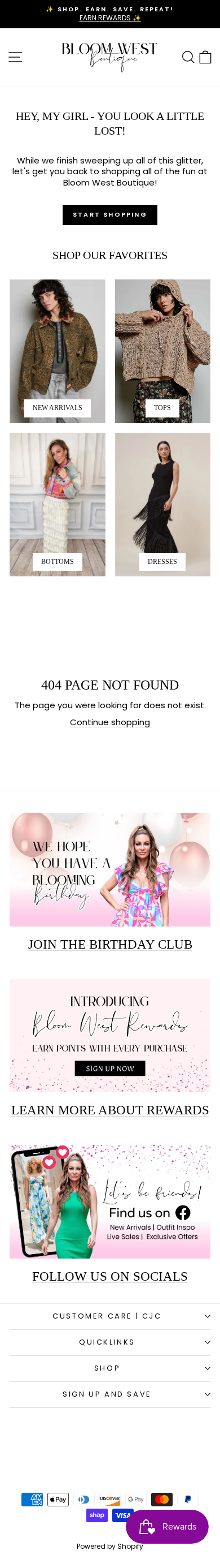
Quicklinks (107, 1342)
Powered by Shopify (110, 1546)
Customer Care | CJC (106, 1316)
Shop (107, 1368)
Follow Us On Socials (110, 1276)
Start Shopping (110, 214)
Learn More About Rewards (110, 1110)
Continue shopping (110, 722)
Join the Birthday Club (110, 944)
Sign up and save (107, 1394)
